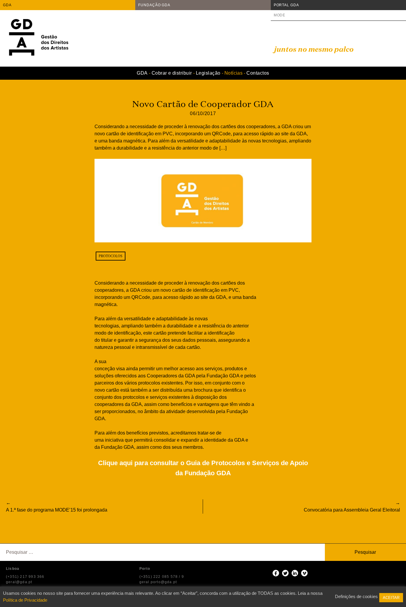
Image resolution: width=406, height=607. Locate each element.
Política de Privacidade (25, 600)
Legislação (208, 73)
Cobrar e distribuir (172, 73)
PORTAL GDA (286, 5)
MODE (280, 15)
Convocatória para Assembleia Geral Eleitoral (352, 509)
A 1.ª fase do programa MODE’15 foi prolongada (56, 509)
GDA (7, 5)
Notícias (233, 73)
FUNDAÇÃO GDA (154, 5)
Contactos (257, 73)
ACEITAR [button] (391, 597)
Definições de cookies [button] (356, 596)
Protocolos (110, 256)
